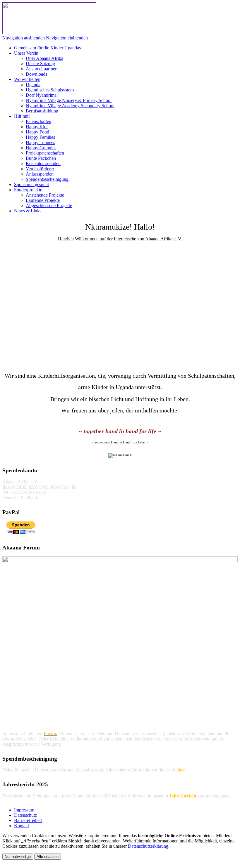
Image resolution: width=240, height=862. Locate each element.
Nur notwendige (18, 856)
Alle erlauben (48, 856)
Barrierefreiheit (28, 820)
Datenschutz (25, 815)
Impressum (24, 809)
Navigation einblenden (67, 37)
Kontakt (21, 825)
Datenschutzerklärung (148, 846)
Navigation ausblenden (23, 37)
